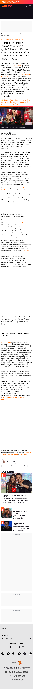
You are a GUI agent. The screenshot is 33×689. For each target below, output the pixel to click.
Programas (13, 33)
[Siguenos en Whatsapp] (30, 654)
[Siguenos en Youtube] (2, 654)
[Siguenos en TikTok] (8, 654)
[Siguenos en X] (24, 654)
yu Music (20, 33)
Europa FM (4, 33)
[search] (26, 6)
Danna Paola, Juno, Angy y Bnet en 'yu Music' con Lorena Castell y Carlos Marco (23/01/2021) (15, 102)
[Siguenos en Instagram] (13, 654)
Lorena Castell (24, 74)
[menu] (30, 5)
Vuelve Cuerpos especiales (9, 2)
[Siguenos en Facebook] (19, 654)
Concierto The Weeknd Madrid (10, 1)
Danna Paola (15, 66)
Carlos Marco (6, 77)
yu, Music (25, 250)
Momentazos (5, 35)
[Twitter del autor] (10, 133)
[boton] (23, 629)
